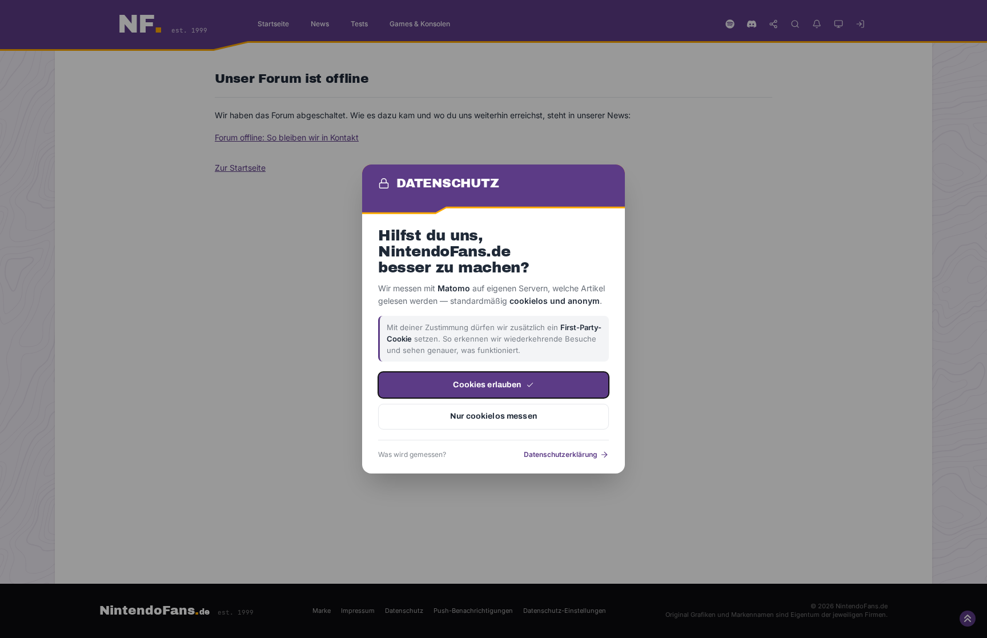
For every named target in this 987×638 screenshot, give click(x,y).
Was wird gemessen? (412, 454)
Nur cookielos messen (493, 416)
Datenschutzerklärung (560, 454)
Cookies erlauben (487, 384)
